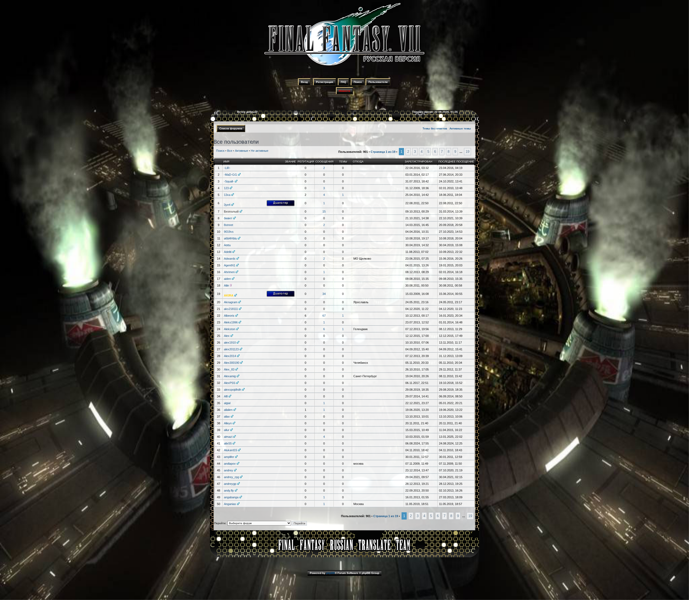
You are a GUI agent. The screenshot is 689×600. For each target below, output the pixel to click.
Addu (227, 245)
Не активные (259, 150)
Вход (304, 81)
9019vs (229, 231)
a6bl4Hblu (230, 238)
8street (228, 225)
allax (227, 416)
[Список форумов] (344, 66)
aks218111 (231, 308)
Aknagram (230, 302)
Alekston (229, 329)
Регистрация (324, 81)
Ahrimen (229, 272)
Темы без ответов (435, 128)
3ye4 (227, 204)
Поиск (358, 81)
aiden (227, 278)
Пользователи (378, 81)
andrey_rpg (231, 477)
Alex (227, 335)
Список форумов (230, 128)
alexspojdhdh (232, 389)
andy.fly (229, 490)
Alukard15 (230, 450)
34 (324, 293)
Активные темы (460, 128)
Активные (241, 150)
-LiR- (227, 168)
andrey (228, 470)
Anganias (230, 504)
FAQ (343, 81)
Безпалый (231, 211)
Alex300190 (231, 362)
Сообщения (324, 161)
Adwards (229, 258)
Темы (343, 161)
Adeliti (227, 251)
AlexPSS (229, 382)
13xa (227, 194)
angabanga (231, 497)
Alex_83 (229, 369)
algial (227, 403)
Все (229, 150)
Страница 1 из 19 (383, 151)
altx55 (228, 443)
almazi (228, 436)
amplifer (229, 456)
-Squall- (229, 181)
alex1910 (230, 342)
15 (324, 211)
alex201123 (231, 349)
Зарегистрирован (418, 161)
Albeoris (229, 315)
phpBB (330, 572)
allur (226, 430)
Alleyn (228, 423)
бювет (228, 218)
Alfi (226, 396)
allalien (228, 409)
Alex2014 (230, 356)
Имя (226, 161)
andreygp (230, 483)
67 (324, 315)
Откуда (358, 161)
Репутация (306, 161)
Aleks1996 (231, 322)
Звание (290, 161)
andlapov (230, 463)
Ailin (226, 285)
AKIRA (228, 295)
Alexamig (230, 376)
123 (226, 188)
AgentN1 (229, 265)
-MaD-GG (230, 174)
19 (467, 152)
